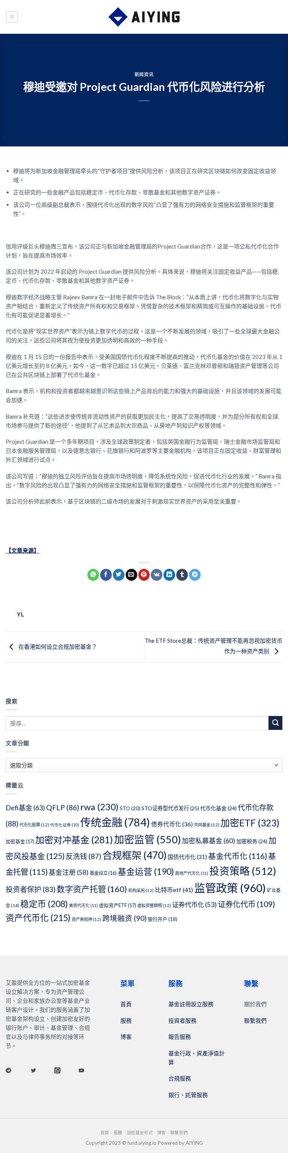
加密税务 (251, 841)
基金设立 (103, 873)
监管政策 (230, 887)
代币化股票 (34, 824)
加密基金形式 (140, 1132)
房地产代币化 (191, 873)
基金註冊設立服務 (190, 1004)
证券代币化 (194, 905)
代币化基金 (218, 808)
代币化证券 (64, 824)
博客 (126, 1036)
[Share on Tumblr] (182, 575)
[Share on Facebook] (106, 575)
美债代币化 (83, 905)
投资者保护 (31, 889)
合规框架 (134, 855)
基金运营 (146, 872)
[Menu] (12, 17)
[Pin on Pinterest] (144, 575)
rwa (99, 807)
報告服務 (179, 1036)
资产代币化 (38, 917)
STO (130, 808)
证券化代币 (246, 904)
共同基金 (206, 824)
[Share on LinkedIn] (169, 575)
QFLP (62, 807)
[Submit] (275, 723)
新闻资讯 (144, 74)
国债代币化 (187, 856)
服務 (126, 1020)
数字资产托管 (92, 889)
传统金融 (115, 822)
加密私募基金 (208, 840)
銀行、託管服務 (188, 1094)
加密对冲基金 (74, 839)
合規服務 (179, 1078)
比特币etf (174, 889)
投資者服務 (182, 1020)
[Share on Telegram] (195, 575)
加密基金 (20, 841)
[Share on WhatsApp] (93, 575)
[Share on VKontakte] (156, 575)
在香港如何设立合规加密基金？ (57, 646)
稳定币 (44, 903)
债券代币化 (172, 823)
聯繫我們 (255, 1020)
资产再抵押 (86, 919)
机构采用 (141, 890)
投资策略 (242, 871)
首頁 (126, 1004)
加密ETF (249, 822)
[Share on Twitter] (118, 575)
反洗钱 (83, 856)
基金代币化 (237, 856)
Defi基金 (25, 807)
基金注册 (68, 872)
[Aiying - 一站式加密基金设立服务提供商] (144, 17)
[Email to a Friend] (131, 575)
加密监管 (147, 839)
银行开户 (162, 919)
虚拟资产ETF (117, 905)
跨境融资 (124, 918)
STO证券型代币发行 (170, 808)
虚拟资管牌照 (154, 905)
